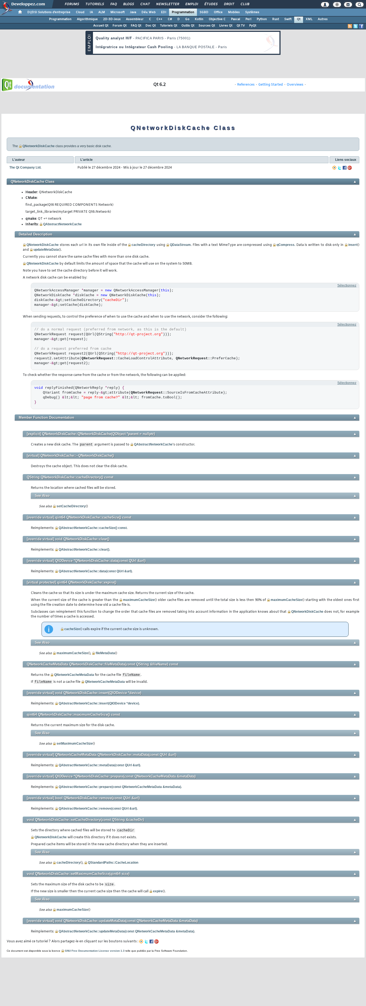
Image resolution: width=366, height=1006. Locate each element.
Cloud (80, 12)
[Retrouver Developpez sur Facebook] (361, 26)
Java (133, 12)
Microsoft (117, 12)
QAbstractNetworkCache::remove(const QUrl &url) (98, 808)
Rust (275, 19)
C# (170, 19)
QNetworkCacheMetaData (74, 675)
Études (211, 4)
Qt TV (241, 26)
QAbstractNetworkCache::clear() (84, 549)
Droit (228, 4)
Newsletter (167, 4)
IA (91, 12)
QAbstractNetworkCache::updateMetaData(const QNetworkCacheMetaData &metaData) (126, 931)
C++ (159, 19)
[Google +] (350, 168)
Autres (323, 19)
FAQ (113, 4)
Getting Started (270, 85)
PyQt (252, 26)
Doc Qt (150, 26)
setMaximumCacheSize (75, 743)
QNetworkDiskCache (39, 146)
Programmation (183, 12)
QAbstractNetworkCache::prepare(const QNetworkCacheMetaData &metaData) (120, 787)
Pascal (235, 19)
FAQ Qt (136, 26)
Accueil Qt (100, 26)
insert (352, 245)
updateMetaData (46, 249)
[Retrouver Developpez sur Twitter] (355, 26)
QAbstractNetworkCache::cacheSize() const (93, 528)
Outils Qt (187, 26)
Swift (288, 19)
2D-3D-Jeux (112, 19)
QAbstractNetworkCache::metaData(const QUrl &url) (99, 765)
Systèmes (252, 12)
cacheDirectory (143, 245)
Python (262, 19)
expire (158, 891)
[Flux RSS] (350, 26)
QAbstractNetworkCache (62, 224)
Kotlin (199, 19)
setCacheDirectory (71, 506)
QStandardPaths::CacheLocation (113, 862)
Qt (298, 19)
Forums (71, 4)
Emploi (191, 4)
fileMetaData (105, 653)
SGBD (204, 12)
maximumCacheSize (139, 600)
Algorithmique (87, 19)
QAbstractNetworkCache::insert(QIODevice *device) (99, 703)
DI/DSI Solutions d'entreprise (48, 12)
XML (309, 19)
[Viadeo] (334, 168)
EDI (163, 12)
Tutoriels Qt (168, 26)
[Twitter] (339, 168)
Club (244, 4)
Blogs (128, 4)
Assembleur (135, 19)
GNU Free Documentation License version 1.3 (95, 950)
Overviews (295, 85)
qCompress (285, 245)
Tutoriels (94, 4)
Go (187, 19)
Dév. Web (148, 12)
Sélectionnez (346, 285)
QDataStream (180, 245)
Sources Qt (207, 26)
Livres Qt (225, 26)
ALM (101, 12)
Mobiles (234, 12)
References (246, 85)
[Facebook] (344, 168)
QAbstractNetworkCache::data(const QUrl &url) (95, 571)
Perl (248, 19)
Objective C (217, 19)
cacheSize (72, 629)
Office (218, 12)
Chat (145, 4)
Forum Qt (119, 26)
